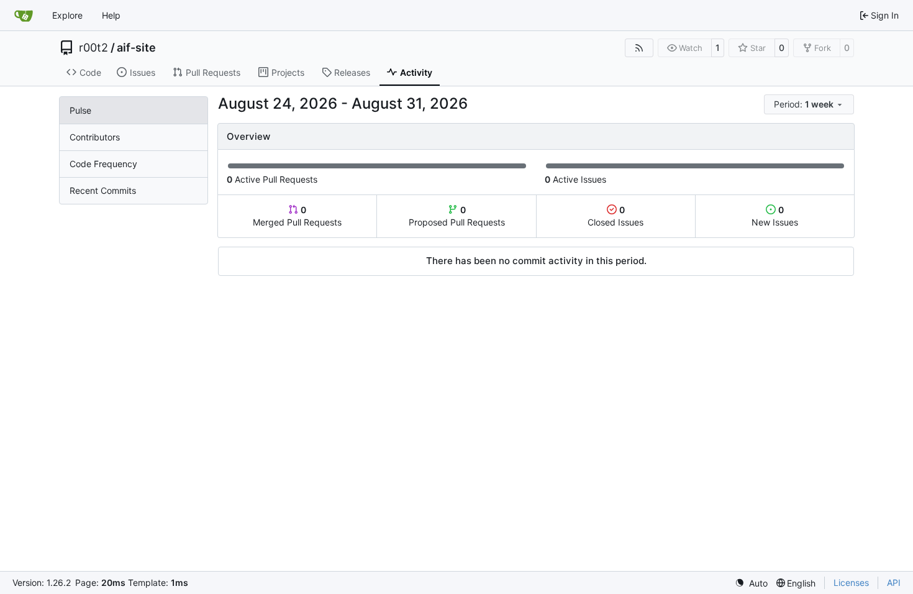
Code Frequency (103, 163)
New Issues (775, 215)
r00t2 (93, 48)
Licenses (851, 582)
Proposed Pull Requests (457, 215)
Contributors (95, 137)
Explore (67, 15)
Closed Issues (615, 215)
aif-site (136, 48)
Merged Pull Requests (297, 215)
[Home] (23, 15)
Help (111, 15)
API (894, 582)
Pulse (80, 110)
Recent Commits (103, 190)
